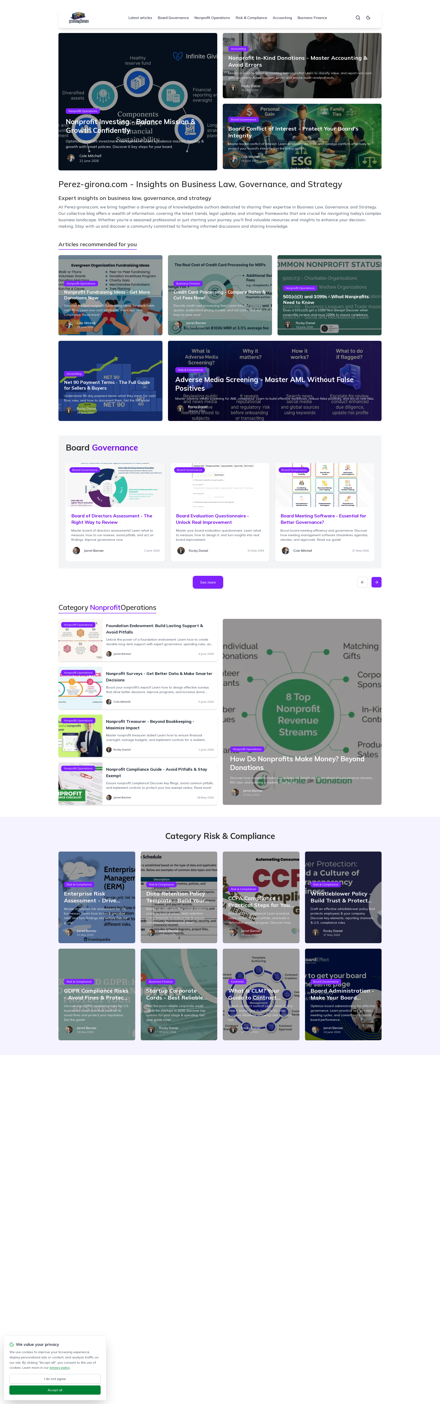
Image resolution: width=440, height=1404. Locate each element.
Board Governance (173, 17)
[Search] (357, 17)
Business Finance (312, 17)
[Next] (376, 582)
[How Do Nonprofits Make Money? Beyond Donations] (302, 712)
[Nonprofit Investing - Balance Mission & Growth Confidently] (137, 101)
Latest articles (140, 17)
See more (208, 582)
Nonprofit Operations (212, 17)
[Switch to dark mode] (368, 18)
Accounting (282, 17)
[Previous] (362, 582)
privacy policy (59, 1368)
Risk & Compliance (251, 17)
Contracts (237, 981)
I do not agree (55, 1379)
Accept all (55, 1390)
